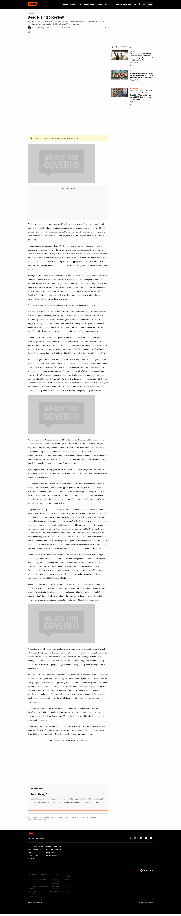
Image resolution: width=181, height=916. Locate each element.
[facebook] (146, 838)
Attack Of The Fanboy (67, 875)
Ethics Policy (51, 852)
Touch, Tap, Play (32, 893)
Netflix (108, 4)
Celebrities (88, 4)
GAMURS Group (149, 902)
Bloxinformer (67, 891)
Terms (30, 852)
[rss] (131, 838)
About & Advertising (35, 846)
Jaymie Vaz (133, 102)
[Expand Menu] (144, 4)
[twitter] (141, 838)
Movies (73, 4)
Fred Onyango (134, 62)
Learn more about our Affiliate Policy (37, 819)
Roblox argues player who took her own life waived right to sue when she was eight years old (141, 75)
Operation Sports (55, 887)
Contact (31, 858)
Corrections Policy (53, 846)
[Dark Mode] (139, 4)
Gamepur (55, 874)
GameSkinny (43, 886)
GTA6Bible (32, 896)
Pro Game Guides (32, 875)
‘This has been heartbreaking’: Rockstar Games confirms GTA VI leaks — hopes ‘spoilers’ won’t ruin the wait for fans (141, 57)
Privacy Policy (33, 855)
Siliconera (44, 879)
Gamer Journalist (32, 887)
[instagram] (136, 838)
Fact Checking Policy (54, 849)
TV (80, 4)
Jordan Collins (134, 80)
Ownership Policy (34, 849)
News (65, 4)
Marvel (99, 4)
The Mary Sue (67, 886)
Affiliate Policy (52, 855)
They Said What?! (123, 4)
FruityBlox (54, 891)
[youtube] (151, 838)
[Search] (135, 4)
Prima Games (34, 880)
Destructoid (67, 879)
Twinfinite (44, 874)
